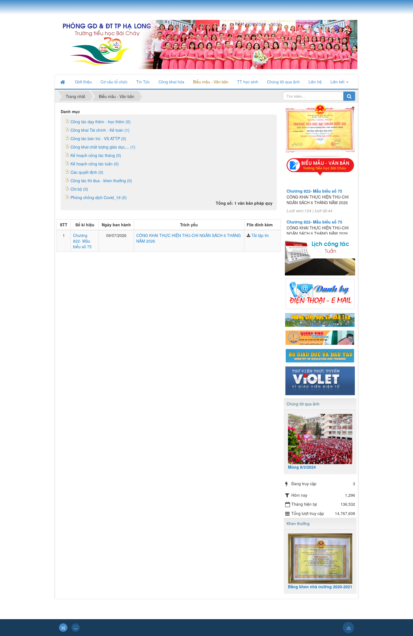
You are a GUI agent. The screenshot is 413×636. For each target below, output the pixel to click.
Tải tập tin (260, 235)
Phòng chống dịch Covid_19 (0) (99, 197)
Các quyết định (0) (87, 172)
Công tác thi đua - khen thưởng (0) (101, 180)
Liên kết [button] (338, 82)
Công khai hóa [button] (171, 82)
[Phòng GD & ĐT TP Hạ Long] (320, 319)
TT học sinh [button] (247, 82)
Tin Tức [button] (143, 82)
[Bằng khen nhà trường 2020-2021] (320, 559)
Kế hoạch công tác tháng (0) (96, 155)
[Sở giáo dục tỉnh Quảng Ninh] (320, 337)
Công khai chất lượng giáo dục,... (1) (103, 147)
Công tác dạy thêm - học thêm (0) (101, 121)
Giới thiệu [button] (83, 82)
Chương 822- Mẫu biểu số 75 (82, 240)
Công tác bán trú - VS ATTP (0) (98, 138)
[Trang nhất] (63, 82)
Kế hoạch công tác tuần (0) (95, 164)
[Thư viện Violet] (320, 380)
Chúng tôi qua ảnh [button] (283, 82)
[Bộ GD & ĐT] (320, 355)
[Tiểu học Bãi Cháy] (206, 44)
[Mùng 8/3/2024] (320, 439)
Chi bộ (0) (79, 189)
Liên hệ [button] (315, 82)
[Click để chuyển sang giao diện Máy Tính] (75, 627)
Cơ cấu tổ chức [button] (114, 82)
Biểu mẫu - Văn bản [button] (210, 82)
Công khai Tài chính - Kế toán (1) (100, 130)
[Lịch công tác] (320, 254)
